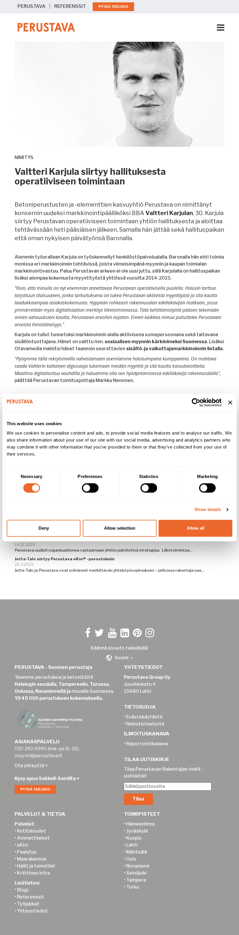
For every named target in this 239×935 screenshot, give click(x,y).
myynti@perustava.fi (38, 755)
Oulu (131, 859)
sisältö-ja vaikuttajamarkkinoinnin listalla (174, 348)
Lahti (132, 845)
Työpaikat (28, 904)
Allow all (195, 528)
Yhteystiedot (32, 911)
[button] (119, 658)
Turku (132, 887)
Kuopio (134, 838)
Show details (207, 509)
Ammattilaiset (33, 838)
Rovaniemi (137, 866)
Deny (43, 528)
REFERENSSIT (70, 6)
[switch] (90, 488)
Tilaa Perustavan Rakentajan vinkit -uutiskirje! (163, 772)
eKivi (22, 845)
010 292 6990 (31, 748)
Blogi (23, 890)
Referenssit (30, 897)
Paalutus (27, 852)
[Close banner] (230, 402)
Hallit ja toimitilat (36, 866)
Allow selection (119, 528)
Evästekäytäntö (144, 717)
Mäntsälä (136, 852)
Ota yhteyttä (29, 765)
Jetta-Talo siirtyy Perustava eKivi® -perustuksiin (65, 559)
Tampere (136, 880)
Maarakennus (32, 859)
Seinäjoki (136, 873)
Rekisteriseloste (145, 724)
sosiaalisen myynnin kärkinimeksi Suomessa (156, 341)
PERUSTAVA (31, 6)
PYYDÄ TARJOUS (113, 7)
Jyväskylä (137, 831)
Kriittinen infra (33, 873)
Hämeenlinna (140, 824)
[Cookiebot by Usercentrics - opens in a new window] (196, 402)
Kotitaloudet (31, 831)
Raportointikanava (147, 743)
